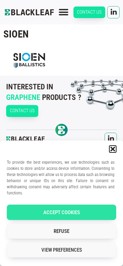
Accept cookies (61, 212)
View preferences (61, 250)
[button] (112, 149)
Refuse (61, 231)
